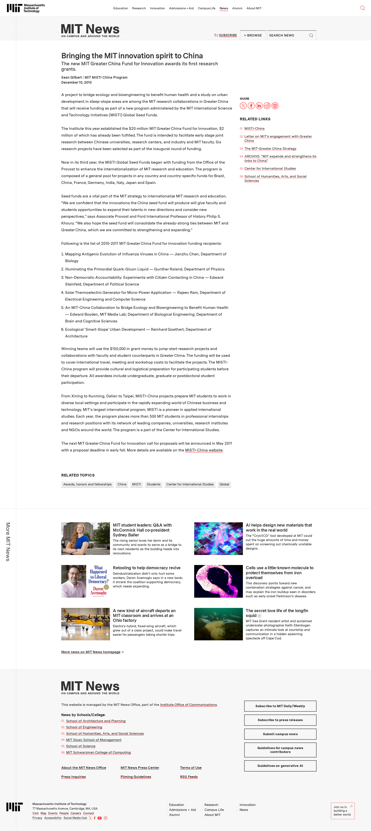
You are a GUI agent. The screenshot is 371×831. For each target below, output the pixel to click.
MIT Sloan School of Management (94, 740)
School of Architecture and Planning (96, 721)
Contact (88, 813)
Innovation (157, 8)
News (224, 8)
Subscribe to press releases (280, 720)
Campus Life (206, 8)
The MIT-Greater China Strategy (270, 148)
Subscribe (228, 35)
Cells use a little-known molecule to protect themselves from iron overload (279, 572)
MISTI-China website (204, 450)
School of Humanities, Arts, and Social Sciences (105, 733)
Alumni (237, 8)
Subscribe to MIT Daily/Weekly (280, 706)
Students (154, 484)
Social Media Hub (75, 818)
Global (224, 484)
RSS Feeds (189, 777)
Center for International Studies (270, 168)
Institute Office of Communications (188, 705)
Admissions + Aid (181, 8)
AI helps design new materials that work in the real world (279, 527)
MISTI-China (254, 128)
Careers (76, 813)
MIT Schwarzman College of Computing (98, 752)
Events (53, 813)
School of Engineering (84, 727)
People (64, 813)
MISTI (136, 484)
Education (120, 8)
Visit (35, 813)
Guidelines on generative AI (280, 766)
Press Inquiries (73, 777)
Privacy (37, 818)
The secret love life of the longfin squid (277, 613)
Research (139, 8)
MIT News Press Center (140, 768)
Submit (311, 35)
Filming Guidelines (136, 777)
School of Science (80, 746)
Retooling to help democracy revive (146, 567)
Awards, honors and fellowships (87, 484)
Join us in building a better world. (342, 810)
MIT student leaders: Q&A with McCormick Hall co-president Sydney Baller (142, 530)
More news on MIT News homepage (90, 652)
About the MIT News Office (83, 768)
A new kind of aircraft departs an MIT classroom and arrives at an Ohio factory (144, 615)
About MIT (254, 8)
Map (43, 813)
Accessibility (53, 818)
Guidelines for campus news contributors (280, 750)
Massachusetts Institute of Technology (59, 804)
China (121, 484)
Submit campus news (280, 734)
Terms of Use (191, 768)
